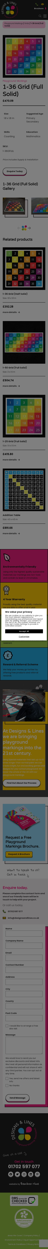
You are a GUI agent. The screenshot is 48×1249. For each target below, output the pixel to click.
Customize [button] (24, 636)
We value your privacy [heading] (18, 611)
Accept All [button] (24, 631)
